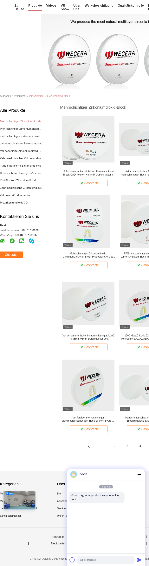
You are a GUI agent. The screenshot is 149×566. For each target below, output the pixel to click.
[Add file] (72, 560)
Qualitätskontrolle (131, 5)
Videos (51, 5)
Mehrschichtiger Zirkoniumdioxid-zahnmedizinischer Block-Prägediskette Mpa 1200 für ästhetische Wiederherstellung (88, 255)
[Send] (139, 560)
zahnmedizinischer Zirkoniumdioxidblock (22, 143)
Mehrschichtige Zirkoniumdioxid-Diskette (22, 128)
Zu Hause (19, 7)
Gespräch (11, 254)
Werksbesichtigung (99, 5)
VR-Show (65, 7)
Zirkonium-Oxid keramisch (16, 195)
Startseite (58, 536)
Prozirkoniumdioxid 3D (14, 202)
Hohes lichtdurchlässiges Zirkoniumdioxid (22, 173)
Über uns (77, 7)
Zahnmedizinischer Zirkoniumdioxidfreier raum (22, 158)
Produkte (35, 5)
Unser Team (64, 515)
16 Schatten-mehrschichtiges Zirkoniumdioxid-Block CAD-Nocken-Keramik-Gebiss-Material (88, 173)
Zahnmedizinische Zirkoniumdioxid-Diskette (22, 187)
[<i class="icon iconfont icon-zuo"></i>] (89, 446)
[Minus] (139, 474)
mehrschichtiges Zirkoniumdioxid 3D (22, 136)
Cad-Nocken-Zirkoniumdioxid (18, 180)
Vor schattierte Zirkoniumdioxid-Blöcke (22, 150)
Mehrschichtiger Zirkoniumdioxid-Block (48, 95)
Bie (59, 493)
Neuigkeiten (58, 543)
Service (61, 508)
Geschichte (63, 501)
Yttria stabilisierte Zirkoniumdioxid (20, 165)
